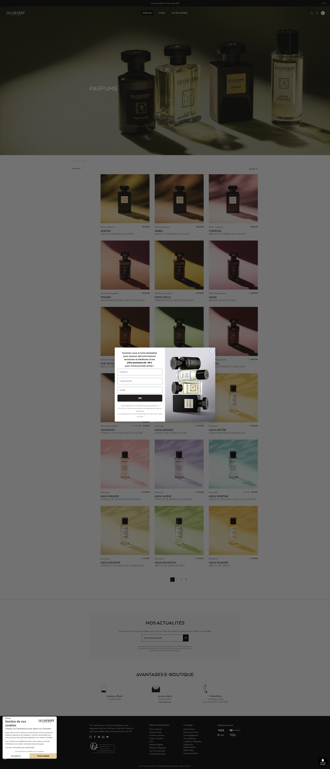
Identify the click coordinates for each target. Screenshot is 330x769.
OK (140, 398)
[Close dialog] (212, 351)
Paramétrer (16, 756)
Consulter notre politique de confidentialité (20, 747)
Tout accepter (43, 756)
